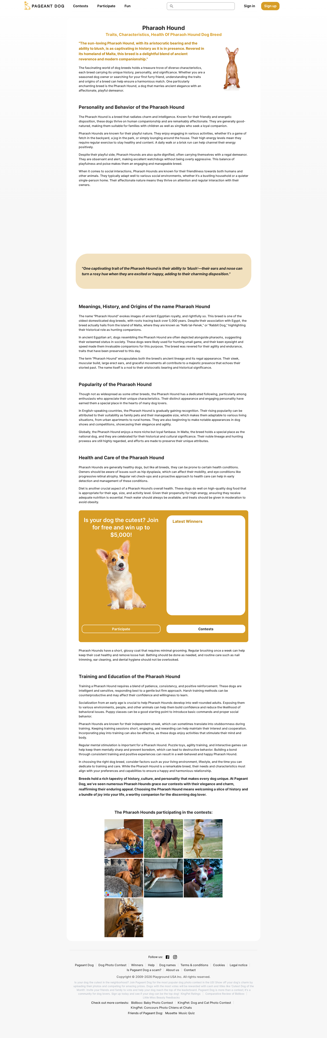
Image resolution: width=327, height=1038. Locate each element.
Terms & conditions (194, 965)
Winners (137, 965)
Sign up (270, 6)
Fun (128, 6)
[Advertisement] (163, 216)
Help (151, 965)
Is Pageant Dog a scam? (144, 969)
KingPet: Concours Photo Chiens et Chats (161, 1007)
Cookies (219, 965)
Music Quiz (187, 1013)
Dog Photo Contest (112, 965)
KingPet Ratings (191, 993)
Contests (80, 6)
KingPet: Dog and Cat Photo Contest (204, 1002)
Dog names (167, 965)
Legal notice (238, 965)
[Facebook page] (167, 957)
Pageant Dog (84, 965)
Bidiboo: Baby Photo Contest (152, 1002)
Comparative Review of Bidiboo (224, 993)
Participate (106, 6)
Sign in (249, 6)
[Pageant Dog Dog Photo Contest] (43, 6)
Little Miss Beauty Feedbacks (161, 997)
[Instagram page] (175, 957)
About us (172, 969)
